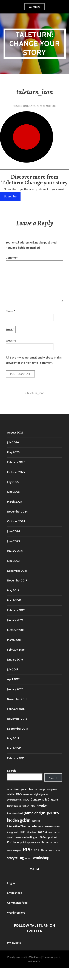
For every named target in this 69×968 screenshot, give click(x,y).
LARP (22, 832)
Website (11, 340)
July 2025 (13, 482)
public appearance (30, 842)
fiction (25, 805)
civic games (52, 789)
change (42, 789)
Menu (36, 6)
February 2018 (16, 649)
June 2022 (13, 561)
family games (14, 805)
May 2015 (13, 738)
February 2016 (16, 708)
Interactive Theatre (18, 826)
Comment (13, 257)
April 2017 (13, 679)
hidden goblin (18, 820)
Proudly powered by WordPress (24, 957)
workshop (41, 857)
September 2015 (17, 728)
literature (31, 832)
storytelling (15, 858)
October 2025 (16, 472)
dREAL (26, 800)
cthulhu (11, 794)
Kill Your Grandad (52, 827)
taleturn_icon (35, 393)
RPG (27, 849)
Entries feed (14, 892)
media (42, 832)
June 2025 (13, 491)
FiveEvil (42, 805)
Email (10, 329)
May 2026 (13, 452)
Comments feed (17, 902)
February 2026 (16, 462)
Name (10, 311)
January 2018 (15, 659)
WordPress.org (16, 912)
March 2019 (14, 600)
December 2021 (17, 570)
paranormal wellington (26, 837)
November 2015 (17, 718)
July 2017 (12, 669)
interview (37, 826)
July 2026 (13, 442)
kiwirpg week (12, 832)
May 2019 (13, 590)
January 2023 (15, 551)
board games (21, 789)
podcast (52, 837)
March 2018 (14, 640)
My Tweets (14, 942)
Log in (11, 883)
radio (9, 851)
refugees (17, 851)
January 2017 (15, 689)
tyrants (28, 858)
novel (10, 837)
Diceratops (28, 794)
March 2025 (14, 501)
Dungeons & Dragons (44, 799)
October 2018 (16, 630)
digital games (41, 794)
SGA (36, 850)
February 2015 (15, 758)
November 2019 (17, 580)
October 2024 (16, 521)
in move (36, 820)
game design (34, 812)
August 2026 (15, 432)
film (33, 805)
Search (11, 770)
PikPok (43, 837)
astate (9, 789)
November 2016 (17, 699)
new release (54, 832)
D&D (19, 794)
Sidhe (44, 850)
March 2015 (14, 748)
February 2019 (16, 610)
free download (15, 813)
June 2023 (13, 541)
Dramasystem (14, 799)
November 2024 (17, 511)
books (33, 789)
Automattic (34, 961)
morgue (51, 106)
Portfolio (13, 842)
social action (54, 851)
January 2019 (15, 620)
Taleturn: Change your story (34, 43)
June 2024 (13, 531)
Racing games (49, 842)
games (53, 812)
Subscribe (10, 196)
